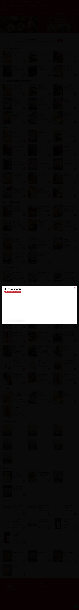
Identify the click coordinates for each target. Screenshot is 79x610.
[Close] (75, 288)
